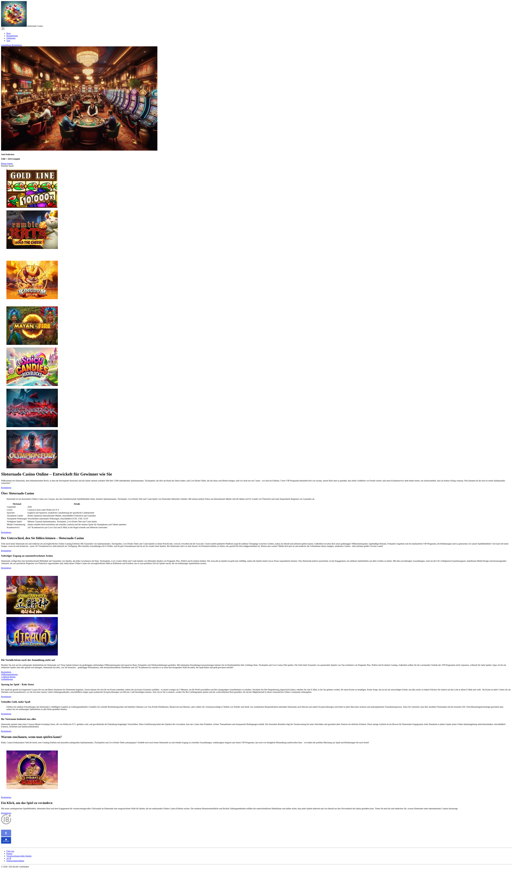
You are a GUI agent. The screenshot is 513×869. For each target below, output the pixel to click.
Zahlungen (10, 38)
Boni (8, 33)
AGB (8, 858)
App (8, 40)
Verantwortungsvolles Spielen (19, 856)
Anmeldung (6, 45)
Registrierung (12, 36)
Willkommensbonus (9, 674)
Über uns (10, 851)
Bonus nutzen (7, 163)
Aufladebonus (7, 679)
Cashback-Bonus (8, 677)
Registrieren (17, 45)
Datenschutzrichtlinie (15, 861)
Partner (9, 853)
